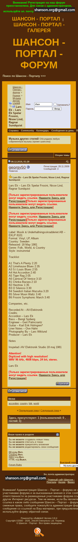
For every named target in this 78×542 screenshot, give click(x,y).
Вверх (71, 482)
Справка (14, 130)
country (23, 403)
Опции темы (62, 155)
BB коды (13, 452)
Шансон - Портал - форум (17, 90)
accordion (14, 403)
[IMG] (11, 457)
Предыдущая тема (29, 410)
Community (27, 130)
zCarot (69, 520)
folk (30, 403)
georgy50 (17, 167)
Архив (62, 482)
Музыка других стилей (17, 100)
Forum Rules (15, 464)
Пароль (30, 109)
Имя (28, 104)
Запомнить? (63, 105)
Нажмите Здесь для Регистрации (31, 207)
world (36, 403)
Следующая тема (50, 410)
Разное (16, 95)
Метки (11, 398)
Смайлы (13, 454)
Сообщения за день (62, 130)
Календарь (42, 130)
